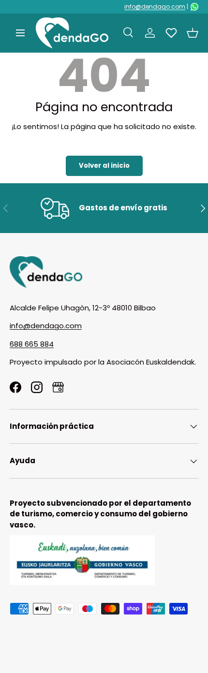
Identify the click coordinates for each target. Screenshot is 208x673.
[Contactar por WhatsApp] (194, 7)
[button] (192, 33)
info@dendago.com (154, 6)
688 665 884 (32, 344)
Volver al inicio (104, 165)
